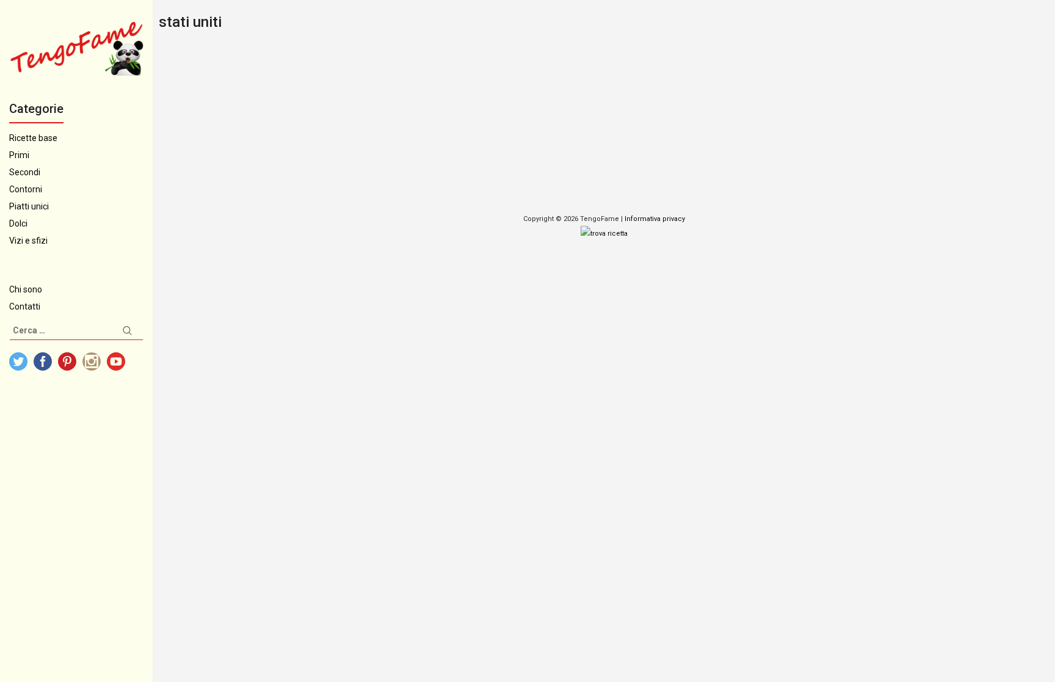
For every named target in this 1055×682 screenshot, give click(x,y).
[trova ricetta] (604, 234)
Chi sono (25, 289)
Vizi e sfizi (28, 240)
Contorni (25, 189)
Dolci (18, 223)
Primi (19, 155)
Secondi (24, 172)
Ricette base (33, 138)
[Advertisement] (519, 124)
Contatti (24, 306)
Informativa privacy (655, 219)
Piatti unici (29, 206)
